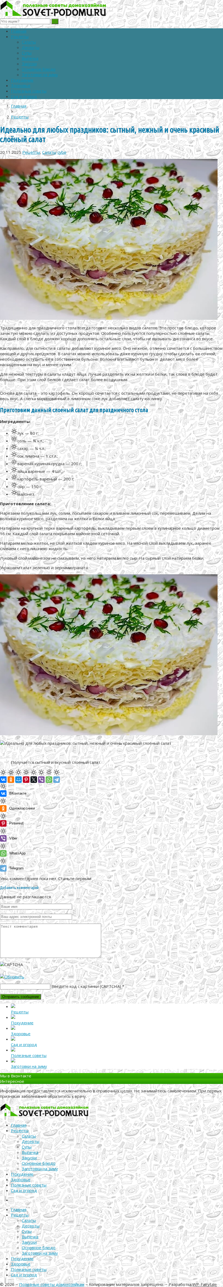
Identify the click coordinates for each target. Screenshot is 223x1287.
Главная (18, 31)
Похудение (22, 80)
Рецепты (20, 36)
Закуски (29, 63)
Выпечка (30, 58)
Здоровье (20, 85)
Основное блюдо (38, 69)
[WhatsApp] (49, 779)
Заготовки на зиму (40, 74)
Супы (27, 53)
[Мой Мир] (18, 779)
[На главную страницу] (111, 9)
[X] (33, 779)
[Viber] (41, 779)
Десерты (30, 47)
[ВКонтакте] (3, 779)
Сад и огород (24, 96)
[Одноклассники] (11, 779)
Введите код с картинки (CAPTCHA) (86, 986)
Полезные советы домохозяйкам (51, 1284)
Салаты (29, 42)
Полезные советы (29, 91)
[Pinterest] (26, 779)
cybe (61, 152)
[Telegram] (56, 779)
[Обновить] (12, 976)
